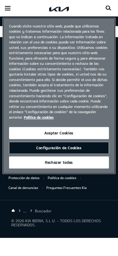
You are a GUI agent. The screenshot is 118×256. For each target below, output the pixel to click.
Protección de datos (24, 178)
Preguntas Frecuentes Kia (66, 188)
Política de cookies (62, 178)
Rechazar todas (59, 162)
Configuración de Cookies (59, 148)
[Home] (13, 210)
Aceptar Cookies (59, 133)
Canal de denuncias (23, 188)
